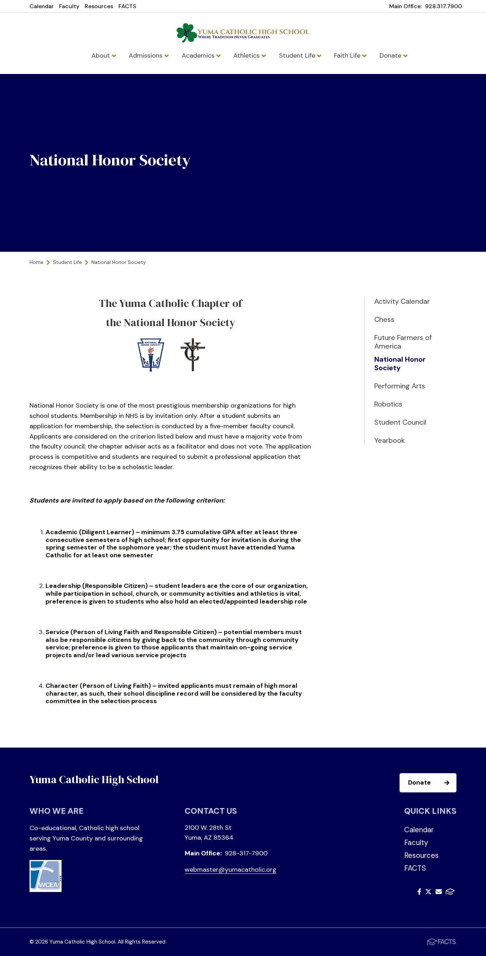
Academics (199, 55)
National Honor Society (400, 363)
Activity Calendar (402, 301)
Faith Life (348, 55)
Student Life (298, 55)
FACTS (127, 6)
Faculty (69, 6)
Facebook (419, 892)
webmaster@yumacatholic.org (230, 869)
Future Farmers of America (403, 341)
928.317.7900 (443, 6)
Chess (384, 319)
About (101, 55)
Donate (391, 55)
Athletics (247, 55)
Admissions (146, 55)
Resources (99, 6)
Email (438, 892)
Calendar (42, 6)
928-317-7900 (246, 853)
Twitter (428, 892)
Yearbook (389, 440)
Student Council (400, 422)
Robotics (388, 404)
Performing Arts (399, 386)
